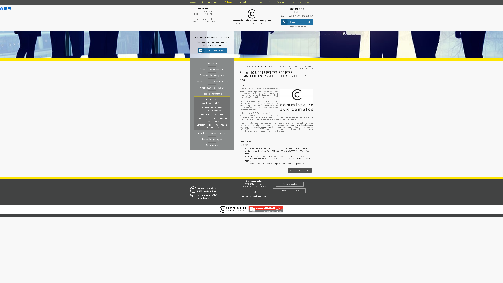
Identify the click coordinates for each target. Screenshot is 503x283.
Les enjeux (212, 63)
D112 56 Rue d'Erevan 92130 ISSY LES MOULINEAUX (204, 11)
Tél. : (297, 12)
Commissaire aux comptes (212, 69)
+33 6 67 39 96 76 (301, 16)
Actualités (229, 2)
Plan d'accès (256, 2)
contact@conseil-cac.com (297, 26)
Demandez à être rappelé (300, 22)
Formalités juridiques (212, 139)
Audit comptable (212, 99)
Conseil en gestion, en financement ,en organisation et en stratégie (212, 126)
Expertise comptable (212, 94)
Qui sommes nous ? (210, 2)
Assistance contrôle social (212, 106)
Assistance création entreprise (212, 133)
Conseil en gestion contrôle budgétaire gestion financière (212, 119)
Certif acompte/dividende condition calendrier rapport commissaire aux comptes (276, 156)
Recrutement (212, 145)
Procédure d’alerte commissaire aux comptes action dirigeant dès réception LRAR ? (277, 148)
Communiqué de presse (302, 2)
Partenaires (281, 2)
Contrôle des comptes (212, 110)
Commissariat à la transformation (212, 81)
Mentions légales (290, 184)
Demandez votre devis (215, 50)
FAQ (269, 2)
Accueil (193, 2)
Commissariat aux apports (212, 75)
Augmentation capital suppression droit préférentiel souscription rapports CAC (275, 164)
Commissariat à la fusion (212, 87)
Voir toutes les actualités (299, 170)
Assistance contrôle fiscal (212, 103)
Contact (242, 2)
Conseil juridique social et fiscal (212, 114)
